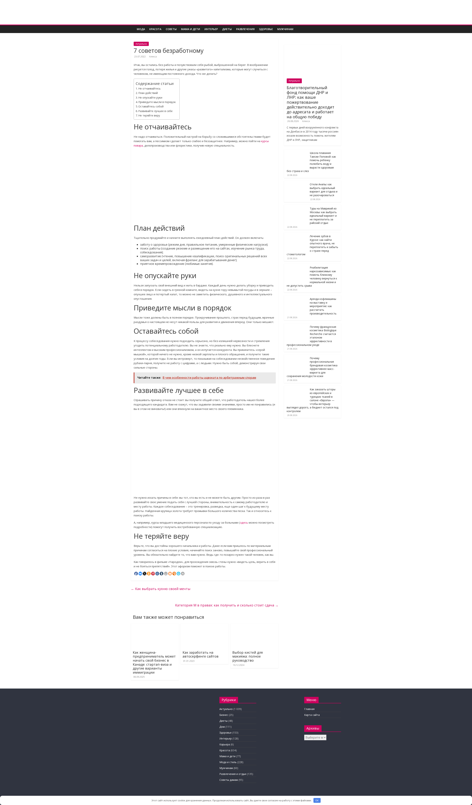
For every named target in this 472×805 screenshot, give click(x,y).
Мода (141, 29)
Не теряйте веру (149, 115)
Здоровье (266, 29)
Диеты (227, 29)
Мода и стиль (228, 762)
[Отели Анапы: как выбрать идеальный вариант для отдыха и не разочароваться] (296, 182)
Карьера (224, 744)
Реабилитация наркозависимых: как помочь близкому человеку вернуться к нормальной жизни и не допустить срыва (312, 276)
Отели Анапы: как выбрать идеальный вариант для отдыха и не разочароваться (323, 190)
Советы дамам (228, 780)
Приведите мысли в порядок (157, 102)
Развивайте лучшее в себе (155, 111)
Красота (155, 29)
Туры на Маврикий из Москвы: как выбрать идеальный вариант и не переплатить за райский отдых (323, 216)
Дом (222, 726)
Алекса (153, 56)
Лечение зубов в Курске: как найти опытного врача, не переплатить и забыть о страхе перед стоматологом (312, 245)
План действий (148, 93)
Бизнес (223, 715)
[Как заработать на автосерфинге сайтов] (205, 626)
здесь (244, 522)
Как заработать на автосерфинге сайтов (200, 654)
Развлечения (245, 29)
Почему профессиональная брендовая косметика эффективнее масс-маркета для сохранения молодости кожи (312, 367)
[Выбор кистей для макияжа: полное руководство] (254, 626)
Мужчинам (285, 29)
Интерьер (211, 29)
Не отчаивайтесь (149, 88)
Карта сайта (312, 715)
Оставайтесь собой (151, 106)
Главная (309, 709)
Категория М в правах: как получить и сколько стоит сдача (226, 605)
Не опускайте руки (150, 97)
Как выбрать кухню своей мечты (160, 588)
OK (317, 800)
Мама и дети (190, 29)
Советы (171, 29)
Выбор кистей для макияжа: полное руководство (247, 656)
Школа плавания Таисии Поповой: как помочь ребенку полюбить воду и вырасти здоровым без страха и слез (311, 162)
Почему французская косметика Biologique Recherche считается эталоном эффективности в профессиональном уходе (311, 336)
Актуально (141, 43)
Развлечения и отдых (232, 774)
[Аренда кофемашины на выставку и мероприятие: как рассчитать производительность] (296, 297)
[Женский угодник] (133, 26)
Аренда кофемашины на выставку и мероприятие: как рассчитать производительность (323, 306)
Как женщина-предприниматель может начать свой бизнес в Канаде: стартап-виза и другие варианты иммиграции (154, 662)
